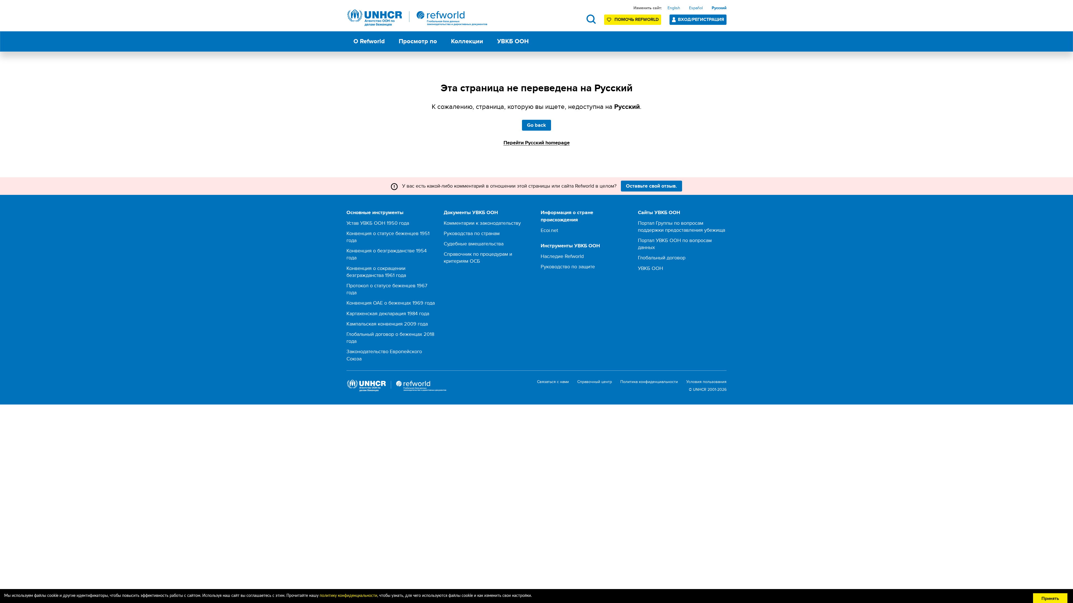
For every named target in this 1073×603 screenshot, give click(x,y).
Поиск (591, 19)
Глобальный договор (661, 257)
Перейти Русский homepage (537, 142)
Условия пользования (706, 381)
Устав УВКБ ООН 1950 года (377, 222)
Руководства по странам (472, 233)
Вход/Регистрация (701, 19)
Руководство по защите (568, 266)
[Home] (417, 17)
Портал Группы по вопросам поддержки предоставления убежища (681, 226)
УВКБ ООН (650, 268)
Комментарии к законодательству (482, 222)
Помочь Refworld (636, 19)
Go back (536, 125)
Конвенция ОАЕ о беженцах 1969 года (390, 302)
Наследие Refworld (562, 256)
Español (696, 8)
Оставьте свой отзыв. (651, 186)
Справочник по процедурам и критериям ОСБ (478, 257)
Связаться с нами (553, 381)
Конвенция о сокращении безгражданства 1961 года (376, 272)
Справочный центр (594, 381)
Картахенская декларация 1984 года (387, 313)
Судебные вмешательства (474, 243)
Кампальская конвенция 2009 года (387, 323)
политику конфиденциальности (348, 596)
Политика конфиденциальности (649, 381)
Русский (719, 8)
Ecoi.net (549, 230)
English (674, 8)
